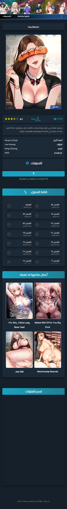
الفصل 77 (55, 233)
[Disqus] (33, 442)
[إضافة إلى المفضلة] (33, 174)
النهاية (28, 205)
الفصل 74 (27, 251)
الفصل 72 (27, 261)
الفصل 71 (55, 261)
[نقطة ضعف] (19, 349)
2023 (7, 153)
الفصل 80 (27, 223)
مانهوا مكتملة (23, 16)
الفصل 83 (55, 205)
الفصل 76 (27, 242)
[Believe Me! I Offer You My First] (47, 301)
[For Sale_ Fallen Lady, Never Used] (19, 301)
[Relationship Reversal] (47, 349)
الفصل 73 (55, 251)
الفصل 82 (27, 214)
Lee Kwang (10, 144)
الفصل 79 (55, 223)
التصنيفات (7, 16)
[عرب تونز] (14, 7)
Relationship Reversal (47, 371)
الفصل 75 (55, 242)
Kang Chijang (11, 149)
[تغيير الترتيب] (25, 192)
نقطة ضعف (19, 371)
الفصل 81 (55, 214)
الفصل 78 (27, 233)
